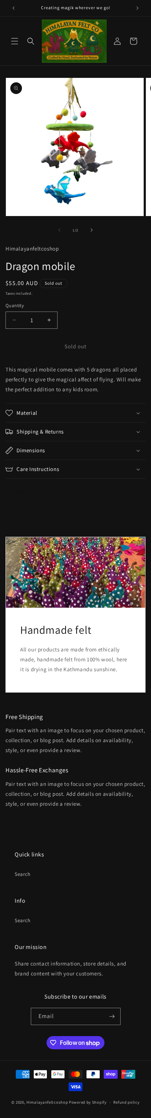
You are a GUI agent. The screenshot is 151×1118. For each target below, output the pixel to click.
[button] (15, 41)
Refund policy (126, 1102)
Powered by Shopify (88, 1102)
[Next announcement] (137, 8)
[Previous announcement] (13, 8)
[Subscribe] (112, 1016)
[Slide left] (59, 230)
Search (23, 874)
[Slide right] (92, 230)
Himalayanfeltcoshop (47, 1102)
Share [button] (19, 492)
